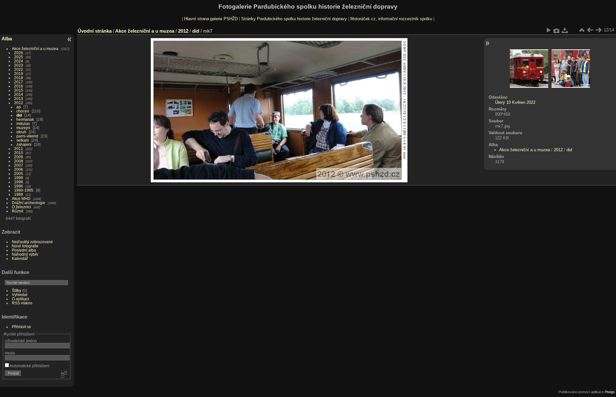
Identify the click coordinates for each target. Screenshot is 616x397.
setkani (22, 140)
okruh (21, 132)
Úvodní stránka (95, 31)
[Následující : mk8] (598, 30)
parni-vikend (27, 136)
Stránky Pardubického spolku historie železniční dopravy (294, 18)
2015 (18, 90)
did (19, 115)
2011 (18, 148)
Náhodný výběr (25, 254)
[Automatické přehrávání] (548, 30)
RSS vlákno (22, 303)
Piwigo (610, 392)
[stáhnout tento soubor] (565, 30)
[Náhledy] (582, 30)
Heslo (10, 353)
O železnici (21, 207)
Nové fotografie (25, 246)
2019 (18, 73)
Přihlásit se (21, 327)
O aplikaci (20, 299)
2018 (18, 78)
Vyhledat (19, 295)
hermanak (25, 119)
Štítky (16, 290)
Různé (17, 211)
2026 (18, 53)
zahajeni (23, 144)
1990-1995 (23, 190)
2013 (18, 98)
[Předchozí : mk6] (590, 30)
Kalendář (20, 258)
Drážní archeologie (28, 203)
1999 (18, 178)
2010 (18, 153)
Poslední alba (24, 250)
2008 (18, 161)
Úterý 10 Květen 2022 (515, 102)
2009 (18, 157)
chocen (22, 111)
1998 (18, 182)
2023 (18, 65)
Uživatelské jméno (21, 341)
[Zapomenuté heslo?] (63, 374)
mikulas (23, 123)
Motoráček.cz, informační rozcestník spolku (391, 18)
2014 (18, 94)
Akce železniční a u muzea (35, 48)
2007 (18, 165)
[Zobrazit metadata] (556, 30)
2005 (18, 173)
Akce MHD (21, 198)
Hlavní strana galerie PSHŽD (211, 18)
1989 (18, 194)
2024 (18, 61)
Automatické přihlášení (29, 366)
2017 (18, 82)
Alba (7, 38)
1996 (18, 186)
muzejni (23, 128)
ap (18, 107)
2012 (18, 103)
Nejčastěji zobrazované (32, 242)
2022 (18, 69)
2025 (18, 57)
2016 (18, 86)
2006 (18, 169)
